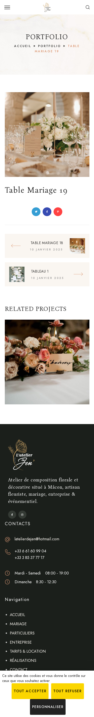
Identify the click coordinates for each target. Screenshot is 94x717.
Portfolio (49, 46)
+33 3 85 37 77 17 (29, 557)
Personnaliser (48, 706)
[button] (88, 7)
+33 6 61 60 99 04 (30, 551)
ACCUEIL (17, 615)
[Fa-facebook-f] (12, 515)
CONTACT (19, 670)
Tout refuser (67, 691)
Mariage (48, 400)
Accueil (22, 46)
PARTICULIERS (22, 633)
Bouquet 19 (47, 393)
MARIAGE (18, 624)
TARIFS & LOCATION (28, 651)
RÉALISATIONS (23, 660)
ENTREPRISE (21, 642)
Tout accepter (30, 691)
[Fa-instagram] (22, 515)
